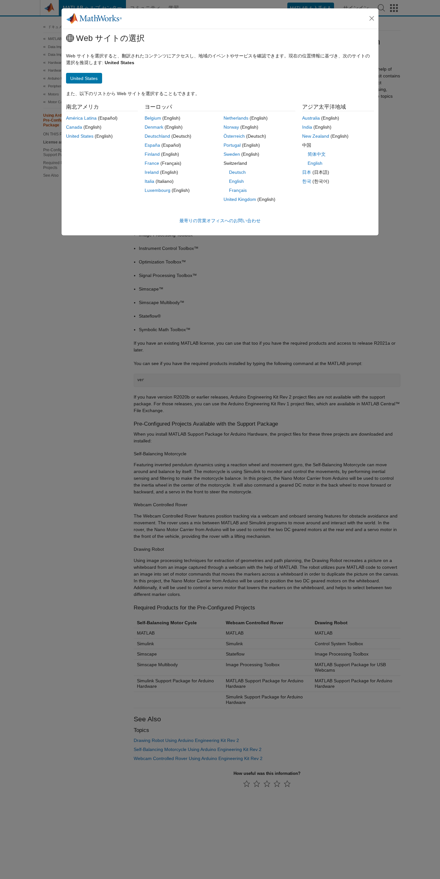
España (152, 145)
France (152, 163)
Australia (311, 118)
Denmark (154, 127)
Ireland (152, 172)
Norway (231, 127)
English (236, 181)
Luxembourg (157, 190)
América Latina (81, 118)
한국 (306, 181)
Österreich (234, 136)
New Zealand (315, 136)
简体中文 (317, 154)
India (307, 127)
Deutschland (157, 136)
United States (79, 136)
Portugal (232, 145)
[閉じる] (371, 18)
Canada (74, 127)
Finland (152, 154)
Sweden (232, 154)
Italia (149, 181)
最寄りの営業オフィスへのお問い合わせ (220, 220)
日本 (306, 172)
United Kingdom (240, 199)
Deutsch (237, 172)
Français (238, 190)
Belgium (153, 118)
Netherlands (236, 118)
